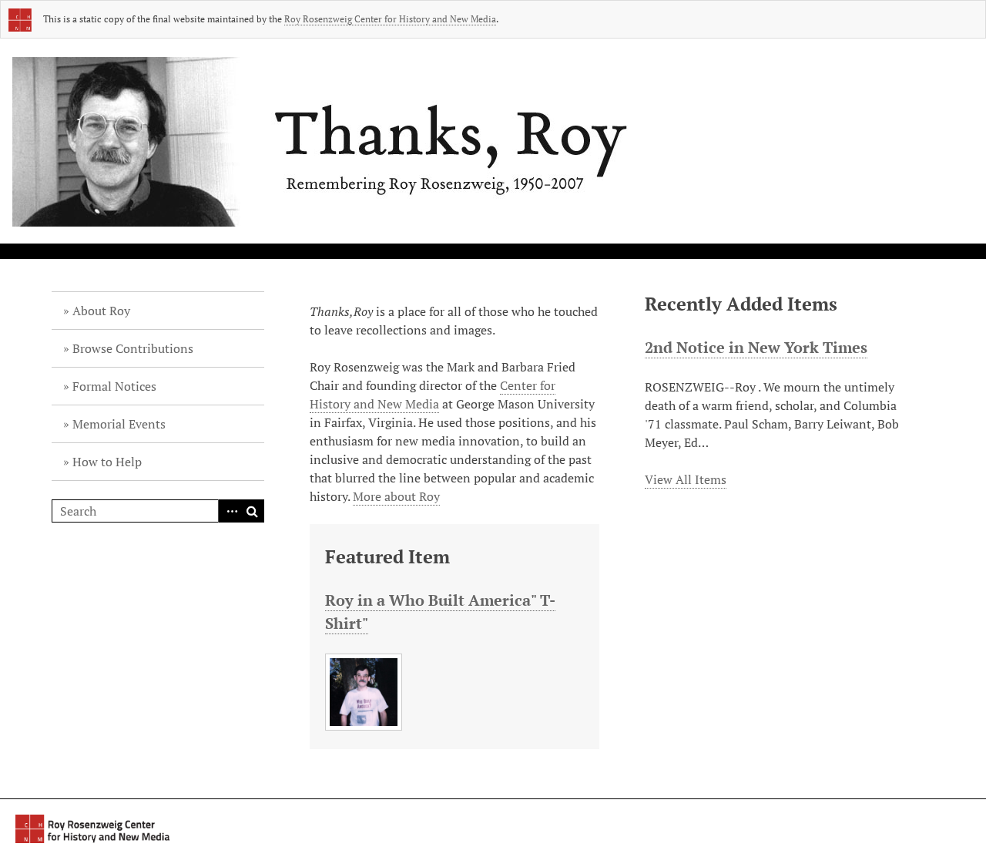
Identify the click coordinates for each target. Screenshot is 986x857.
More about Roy (396, 496)
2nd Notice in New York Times (756, 347)
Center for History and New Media (432, 394)
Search (252, 511)
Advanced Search (229, 511)
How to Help (107, 461)
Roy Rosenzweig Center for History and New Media (390, 19)
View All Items (685, 479)
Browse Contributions (132, 348)
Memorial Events (119, 423)
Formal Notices (114, 386)
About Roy (101, 310)
